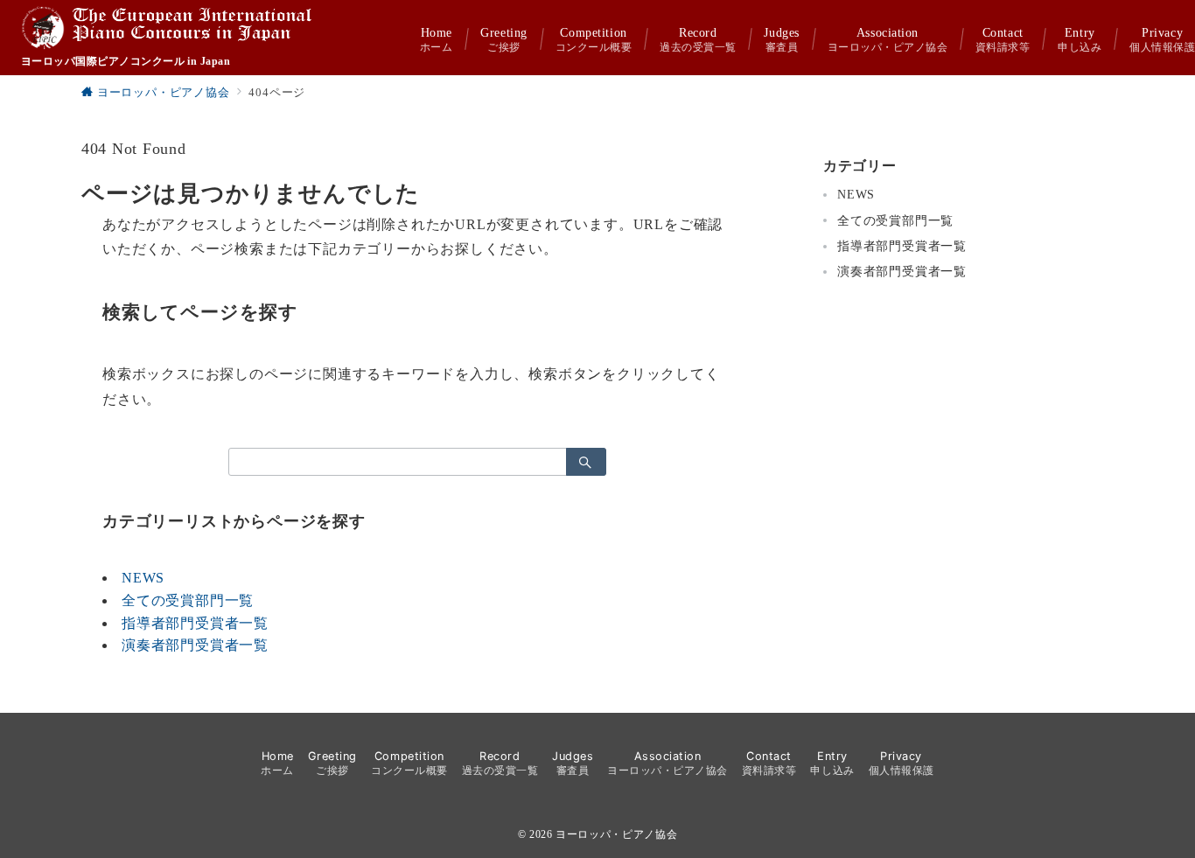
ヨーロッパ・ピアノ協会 (616, 835)
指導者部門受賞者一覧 (195, 623)
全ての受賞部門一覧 (188, 600)
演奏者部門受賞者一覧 (195, 645)
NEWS (143, 577)
